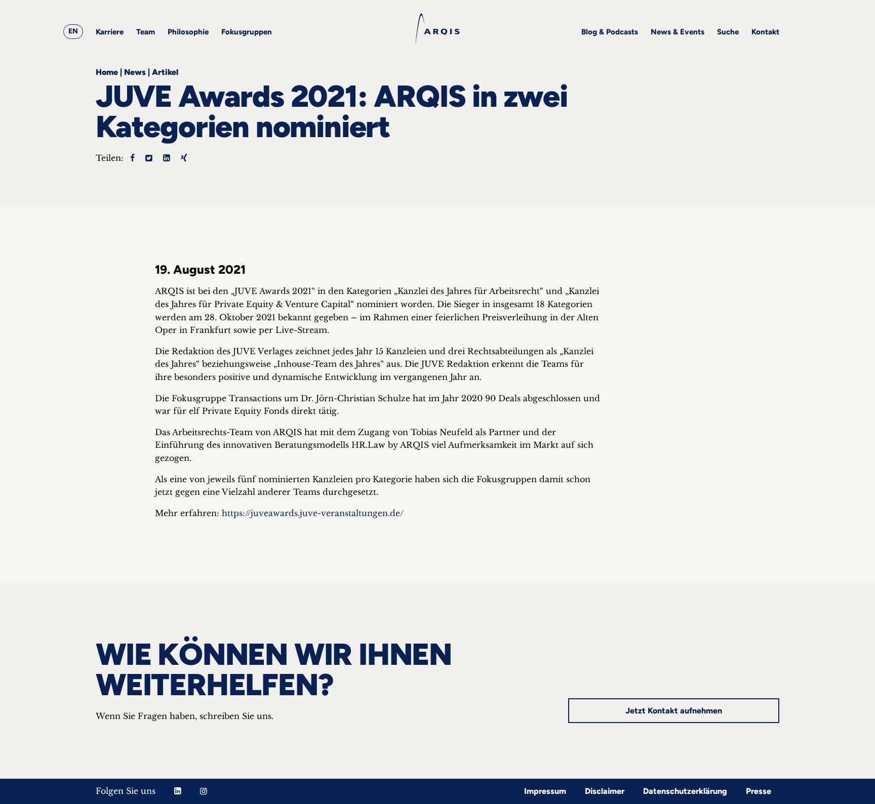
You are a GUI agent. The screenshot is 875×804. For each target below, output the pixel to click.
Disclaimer (604, 791)
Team (145, 31)
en (73, 31)
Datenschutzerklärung (685, 791)
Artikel (165, 72)
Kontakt (765, 31)
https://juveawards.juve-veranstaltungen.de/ (313, 513)
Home (107, 72)
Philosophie (188, 31)
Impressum (545, 791)
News (135, 72)
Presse (758, 791)
